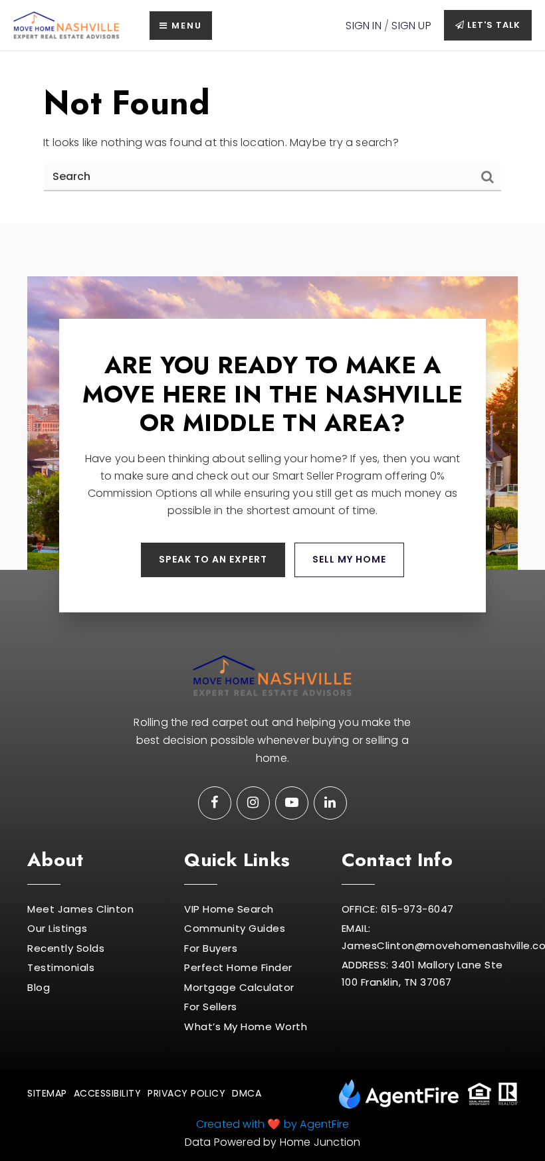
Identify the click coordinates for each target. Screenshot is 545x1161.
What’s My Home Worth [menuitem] (245, 1026)
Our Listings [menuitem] (57, 928)
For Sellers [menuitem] (210, 1007)
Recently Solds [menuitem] (65, 948)
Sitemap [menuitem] (47, 1093)
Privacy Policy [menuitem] (186, 1093)
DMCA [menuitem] (246, 1093)
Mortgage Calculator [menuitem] (239, 987)
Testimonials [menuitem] (60, 967)
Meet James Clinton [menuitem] (80, 909)
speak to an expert (213, 559)
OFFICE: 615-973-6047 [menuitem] (398, 909)
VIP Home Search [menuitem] (229, 909)
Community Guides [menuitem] (234, 928)
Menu (185, 25)
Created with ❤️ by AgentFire (272, 1124)
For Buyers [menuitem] (210, 948)
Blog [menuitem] (38, 987)
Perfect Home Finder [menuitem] (238, 967)
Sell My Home (349, 559)
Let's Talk (492, 25)
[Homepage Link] (66, 25)
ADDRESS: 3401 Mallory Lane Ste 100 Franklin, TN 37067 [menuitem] (422, 973)
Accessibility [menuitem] (108, 1093)
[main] (272, 137)
